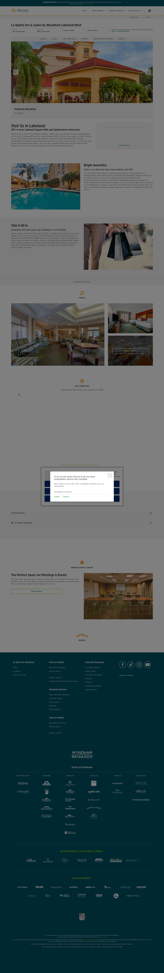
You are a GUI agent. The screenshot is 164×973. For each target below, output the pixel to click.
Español (66, 496)
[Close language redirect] (110, 475)
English (57, 496)
